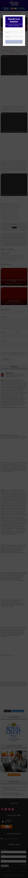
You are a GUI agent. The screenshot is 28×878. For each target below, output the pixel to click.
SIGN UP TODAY (14, 41)
